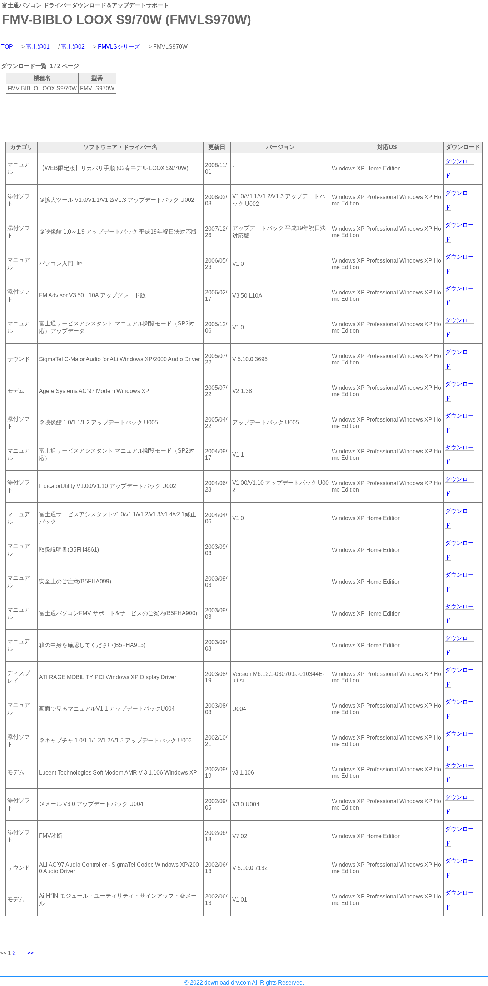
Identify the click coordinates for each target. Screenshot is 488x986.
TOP (7, 47)
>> (30, 953)
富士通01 (38, 47)
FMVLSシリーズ (119, 47)
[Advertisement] (130, 117)
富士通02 (73, 47)
